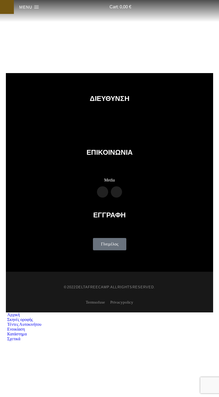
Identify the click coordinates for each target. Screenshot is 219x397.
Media (109, 180)
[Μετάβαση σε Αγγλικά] (109, 383)
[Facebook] (102, 192)
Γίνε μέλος (109, 244)
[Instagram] (116, 192)
